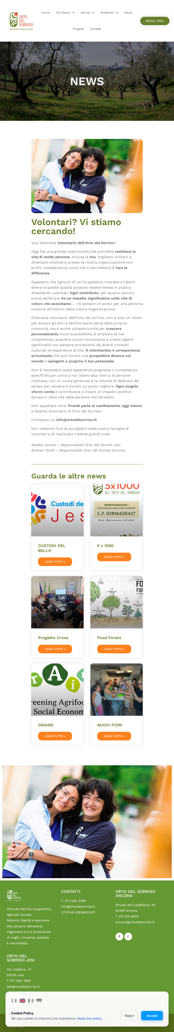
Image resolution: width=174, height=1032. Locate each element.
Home (45, 12)
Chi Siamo (63, 12)
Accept (152, 1016)
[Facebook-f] (119, 936)
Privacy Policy (15, 1026)
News (128, 12)
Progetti (78, 29)
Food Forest (109, 637)
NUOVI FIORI (109, 725)
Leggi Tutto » (55, 561)
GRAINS (45, 725)
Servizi (85, 12)
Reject (129, 1016)
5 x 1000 (105, 545)
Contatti (95, 29)
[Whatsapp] (128, 936)
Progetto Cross (53, 637)
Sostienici (107, 12)
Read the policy (89, 1018)
